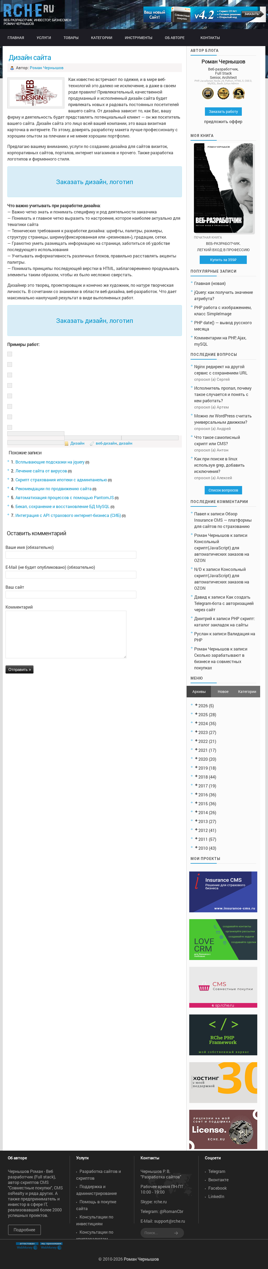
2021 (203, 750)
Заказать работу (223, 111)
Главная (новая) (210, 283)
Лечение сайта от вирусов (41, 470)
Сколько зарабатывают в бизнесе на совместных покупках (219, 661)
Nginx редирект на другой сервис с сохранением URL (221, 370)
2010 (203, 848)
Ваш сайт (14, 587)
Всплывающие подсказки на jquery (50, 462)
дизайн (125, 443)
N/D (198, 569)
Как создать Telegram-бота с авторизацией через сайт (224, 603)
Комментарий (19, 607)
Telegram (216, 1171)
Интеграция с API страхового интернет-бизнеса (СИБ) (68, 515)
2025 (203, 714)
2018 (203, 777)
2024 (203, 723)
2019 (203, 768)
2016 (203, 794)
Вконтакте (218, 1179)
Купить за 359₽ (223, 259)
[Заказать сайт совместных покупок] (204, 20)
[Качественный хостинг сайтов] (223, 1101)
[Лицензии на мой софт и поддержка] (223, 1147)
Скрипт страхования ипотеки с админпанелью (61, 479)
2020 (203, 759)
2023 (203, 732)
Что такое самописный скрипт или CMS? (217, 440)
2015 (203, 803)
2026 (203, 705)
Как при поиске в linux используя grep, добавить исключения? (219, 465)
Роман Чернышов (47, 67)
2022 (203, 741)
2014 (203, 812)
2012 (203, 830)
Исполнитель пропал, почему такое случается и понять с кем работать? (223, 394)
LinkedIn (216, 1196)
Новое (223, 691)
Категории (247, 691)
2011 (203, 839)
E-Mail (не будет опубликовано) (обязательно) (50, 567)
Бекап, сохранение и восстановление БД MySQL (62, 506)
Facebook (217, 1188)
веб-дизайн (106, 443)
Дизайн (77, 443)
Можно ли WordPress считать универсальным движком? (223, 419)
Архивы (199, 691)
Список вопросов (223, 490)
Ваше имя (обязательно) (29, 547)
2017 (203, 785)
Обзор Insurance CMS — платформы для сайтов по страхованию (223, 520)
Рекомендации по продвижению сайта (53, 488)
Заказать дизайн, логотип (94, 182)
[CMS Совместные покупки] (223, 1006)
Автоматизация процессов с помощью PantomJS (64, 497)
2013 (203, 821)
